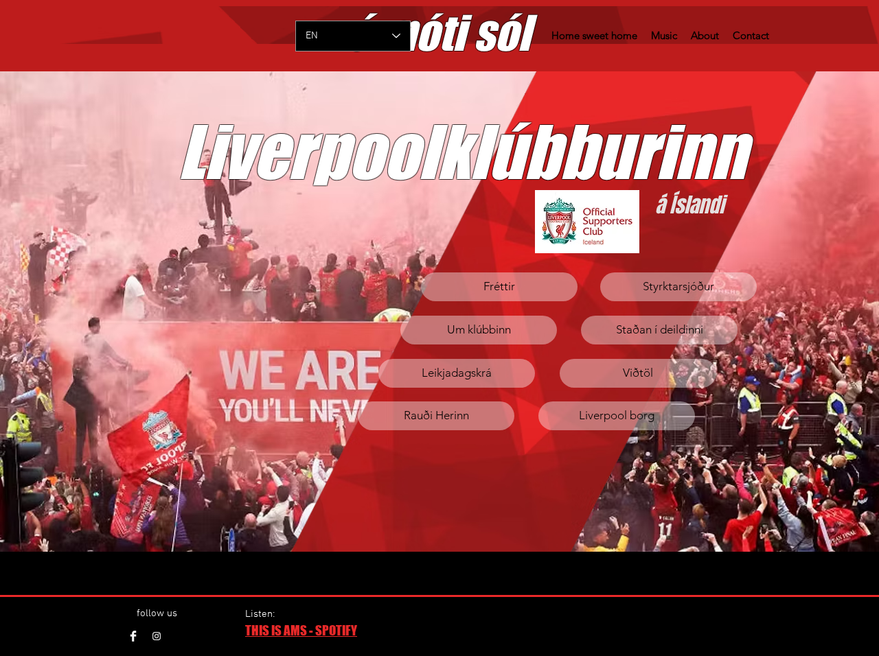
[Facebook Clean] (133, 636)
